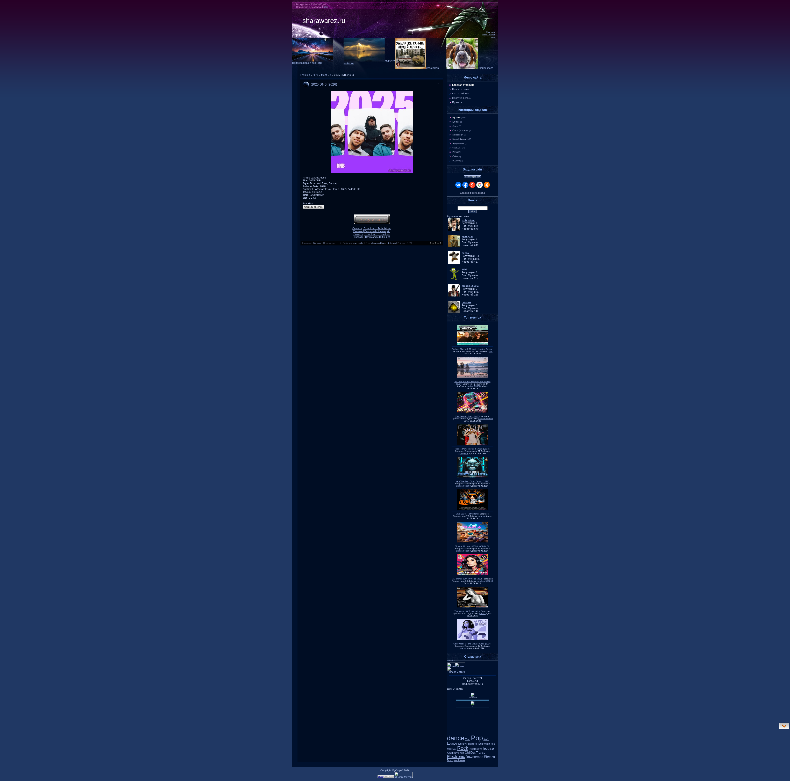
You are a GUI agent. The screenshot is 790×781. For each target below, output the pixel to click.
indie (462, 753)
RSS (325, 7)
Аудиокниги (458, 143)
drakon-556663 (474, 386)
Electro (489, 757)
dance (455, 738)
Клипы (455, 122)
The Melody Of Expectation (467, 611)
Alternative (453, 752)
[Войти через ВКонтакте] (458, 185)
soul (456, 760)
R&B (454, 748)
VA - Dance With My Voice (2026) (467, 579)
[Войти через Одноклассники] (487, 185)
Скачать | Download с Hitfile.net (372, 237)
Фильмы (456, 147)
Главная (490, 32)
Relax (462, 760)
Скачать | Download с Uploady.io (371, 231)
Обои (455, 156)
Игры (455, 152)
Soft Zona (472, 728)
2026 (315, 75)
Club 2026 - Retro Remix (467, 514)
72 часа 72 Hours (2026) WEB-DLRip (472, 546)
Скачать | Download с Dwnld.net (371, 234)
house (488, 748)
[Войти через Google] (479, 185)
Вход (492, 37)
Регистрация (488, 34)
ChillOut (470, 752)
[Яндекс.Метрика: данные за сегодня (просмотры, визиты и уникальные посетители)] (404, 775)
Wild (491, 351)
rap (449, 748)
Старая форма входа (472, 192)
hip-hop (490, 743)
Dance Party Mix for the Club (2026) (472, 449)
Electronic (456, 756)
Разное (456, 160)
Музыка (317, 243)
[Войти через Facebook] (465, 185)
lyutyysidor (358, 243)
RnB (486, 739)
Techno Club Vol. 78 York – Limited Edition (472, 349)
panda (482, 516)
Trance (480, 752)
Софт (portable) (460, 130)
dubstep (392, 243)
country (462, 743)
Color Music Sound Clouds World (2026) (472, 644)
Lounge (452, 743)
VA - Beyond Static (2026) (467, 416)
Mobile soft (457, 134)
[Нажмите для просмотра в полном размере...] (372, 172)
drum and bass (378, 243)
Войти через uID (472, 177)
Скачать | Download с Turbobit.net (371, 228)
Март (324, 75)
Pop (477, 738)
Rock (462, 748)
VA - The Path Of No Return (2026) (472, 481)
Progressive (475, 748)
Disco (450, 760)
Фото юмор (432, 68)
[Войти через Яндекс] (472, 185)
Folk (468, 744)
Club (467, 739)
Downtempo (474, 757)
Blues (474, 744)
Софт (455, 126)
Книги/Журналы (460, 139)
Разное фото (485, 68)
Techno (481, 743)
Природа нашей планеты (307, 62)
